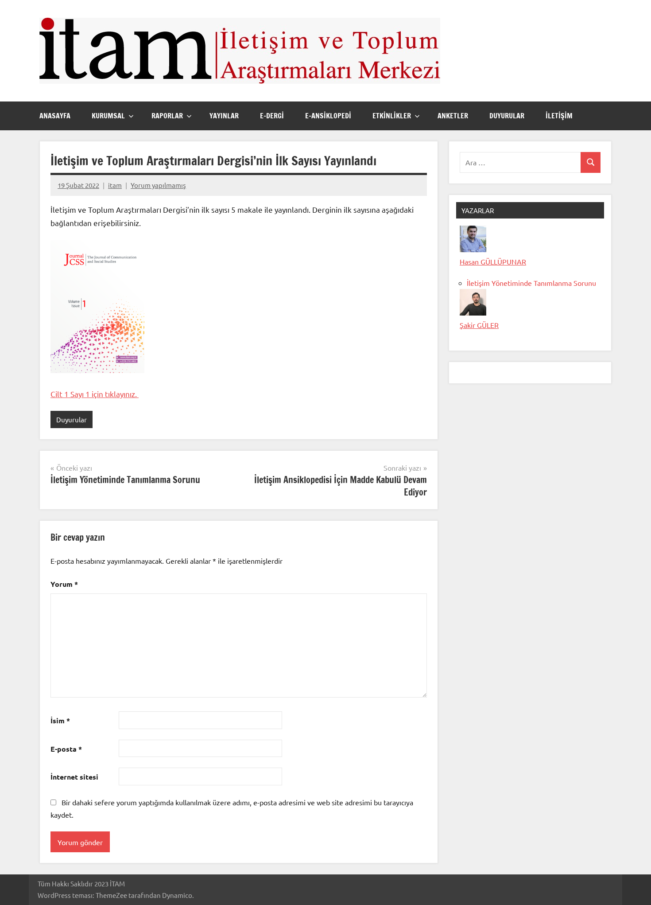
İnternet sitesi (74, 776)
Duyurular (506, 116)
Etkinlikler (391, 116)
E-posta (66, 748)
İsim (60, 720)
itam (115, 185)
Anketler (453, 116)
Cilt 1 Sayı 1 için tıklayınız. (94, 393)
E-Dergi (272, 116)
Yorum (64, 584)
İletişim (559, 116)
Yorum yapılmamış (158, 185)
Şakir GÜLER (479, 324)
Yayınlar (224, 116)
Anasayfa (54, 116)
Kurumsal (108, 116)
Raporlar (167, 116)
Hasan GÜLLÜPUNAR (493, 261)
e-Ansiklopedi (328, 116)
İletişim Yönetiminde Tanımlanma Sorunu (531, 282)
